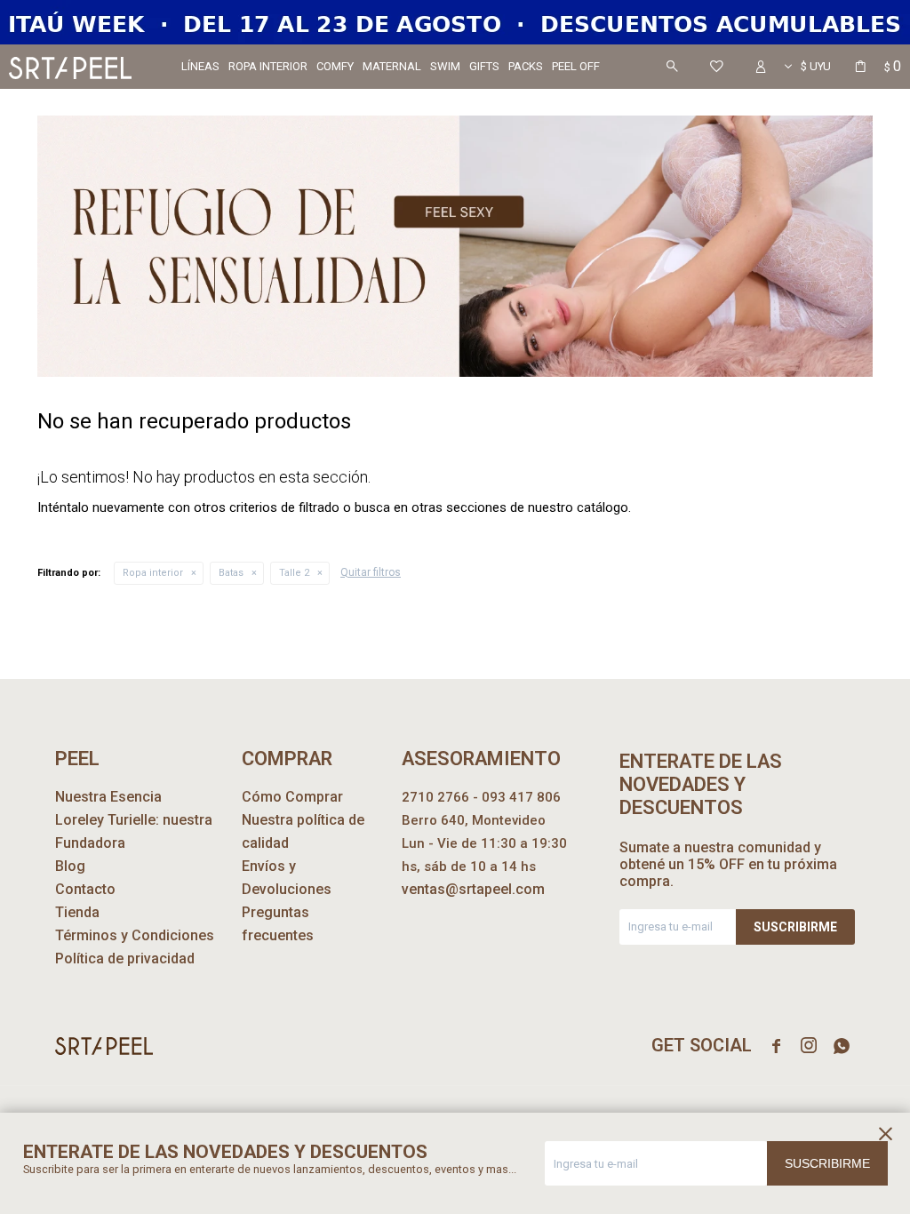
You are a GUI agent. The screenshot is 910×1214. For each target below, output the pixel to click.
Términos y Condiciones (134, 935)
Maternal (392, 66)
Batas (231, 573)
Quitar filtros (370, 572)
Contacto (85, 889)
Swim (445, 66)
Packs (525, 66)
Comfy (335, 66)
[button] (672, 66)
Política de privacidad (125, 958)
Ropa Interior (267, 66)
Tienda (77, 912)
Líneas (200, 66)
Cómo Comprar (292, 796)
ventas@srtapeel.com (473, 889)
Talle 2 (294, 573)
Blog (70, 866)
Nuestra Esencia (108, 796)
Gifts (484, 66)
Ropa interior (153, 573)
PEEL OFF (576, 66)
